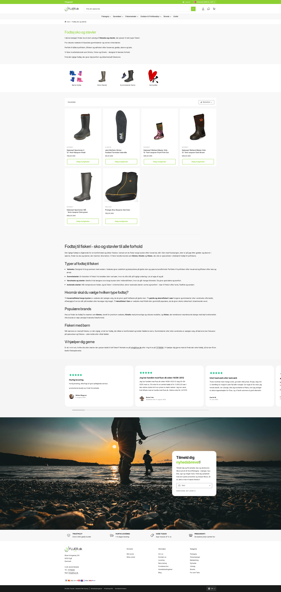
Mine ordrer (131, 557)
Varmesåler (153, 85)
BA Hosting (85, 588)
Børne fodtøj (76, 85)
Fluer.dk (72, 588)
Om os (160, 554)
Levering (161, 560)
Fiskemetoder (130, 16)
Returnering (162, 563)
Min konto (130, 554)
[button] (214, 9)
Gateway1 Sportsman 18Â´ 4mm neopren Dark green (77, 211)
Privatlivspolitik (108, 588)
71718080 (160, 348)
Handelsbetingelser (165, 569)
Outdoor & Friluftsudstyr (149, 16)
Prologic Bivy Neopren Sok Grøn (117, 210)
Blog (160, 572)
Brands (166, 16)
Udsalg (192, 566)
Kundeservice (163, 566)
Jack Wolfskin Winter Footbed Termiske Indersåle (116, 151)
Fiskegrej (105, 16)
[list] (140, 386)
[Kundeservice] (208, 9)
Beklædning (194, 560)
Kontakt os (162, 557)
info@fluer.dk (136, 348)
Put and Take (195, 572)
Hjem (68, 22)
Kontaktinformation (120, 588)
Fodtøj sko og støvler (79, 22)
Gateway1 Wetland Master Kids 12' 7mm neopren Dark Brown (194, 151)
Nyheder (193, 563)
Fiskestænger (195, 557)
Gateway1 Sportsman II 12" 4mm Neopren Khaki (76, 151)
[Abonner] (209, 485)
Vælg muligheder (83, 162)
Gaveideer (117, 16)
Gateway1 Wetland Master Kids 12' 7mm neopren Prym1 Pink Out (156, 151)
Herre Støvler (102, 85)
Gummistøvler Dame (127, 85)
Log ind (187, 2)
